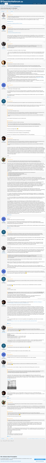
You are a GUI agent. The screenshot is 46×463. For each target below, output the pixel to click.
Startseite (2, 3)
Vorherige (2, 11)
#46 (44, 99)
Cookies (10, 458)
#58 (44, 360)
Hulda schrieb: (10, 109)
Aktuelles (10, 3)
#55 (44, 325)
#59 (44, 391)
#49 (44, 217)
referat (18, 9)
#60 (44, 400)
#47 (44, 136)
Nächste (12, 11)
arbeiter (11, 9)
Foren (6, 3)
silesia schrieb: (10, 62)
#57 (44, 352)
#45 (44, 83)
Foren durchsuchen (7, 5)
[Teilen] (43, 13)
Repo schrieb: (9, 43)
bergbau (13, 9)
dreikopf (2, 9)
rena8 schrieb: (10, 101)
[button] (12, 3)
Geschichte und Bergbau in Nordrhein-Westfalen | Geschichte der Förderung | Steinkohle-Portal (24, 302)
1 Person (9, 323)
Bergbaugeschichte (10, 21)
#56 (44, 343)
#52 (44, 269)
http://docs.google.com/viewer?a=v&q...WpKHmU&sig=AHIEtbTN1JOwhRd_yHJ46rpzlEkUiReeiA (22, 320)
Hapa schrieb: (9, 27)
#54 (44, 300)
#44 (44, 60)
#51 (44, 246)
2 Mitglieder (9, 214)
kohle (16, 9)
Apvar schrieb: (10, 14)
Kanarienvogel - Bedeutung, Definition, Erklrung (14, 23)
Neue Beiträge (2, 5)
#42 (44, 25)
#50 (44, 230)
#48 (44, 157)
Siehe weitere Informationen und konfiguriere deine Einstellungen (10, 461)
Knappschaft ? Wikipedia (40, 77)
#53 (44, 277)
